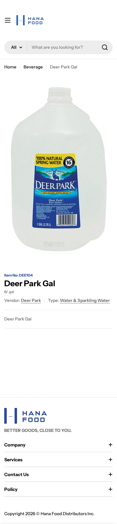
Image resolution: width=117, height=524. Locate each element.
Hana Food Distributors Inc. (68, 513)
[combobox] (58, 47)
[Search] (104, 47)
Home (10, 67)
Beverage (33, 67)
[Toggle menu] (7, 20)
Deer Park (31, 300)
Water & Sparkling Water (85, 300)
